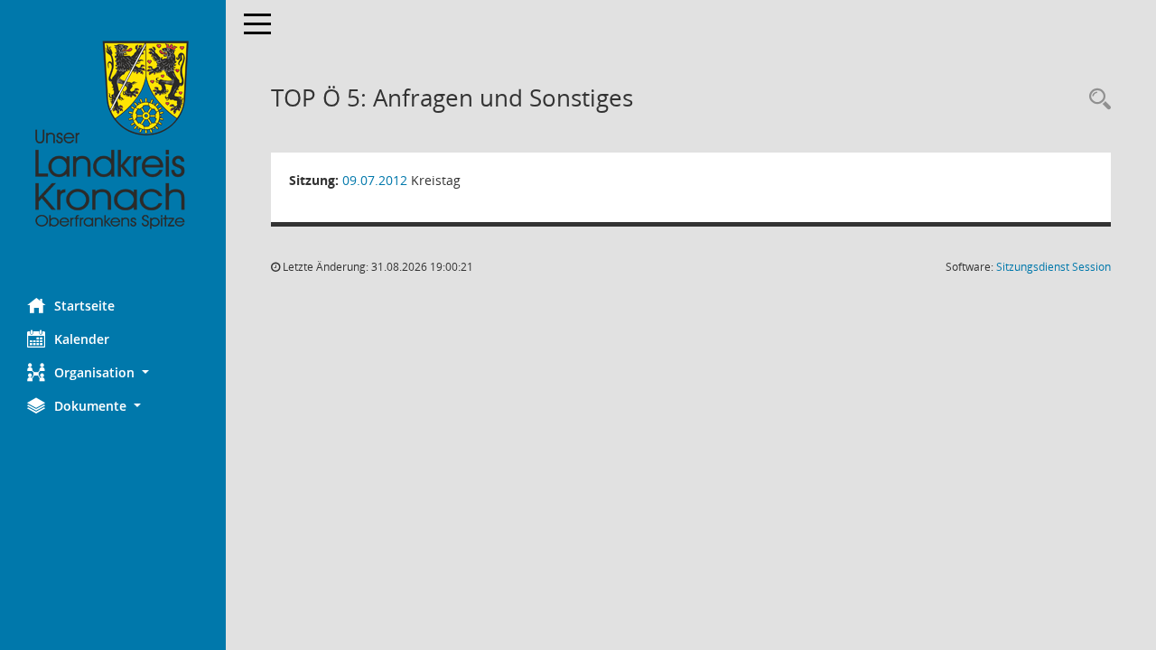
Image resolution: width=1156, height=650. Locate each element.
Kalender (81, 339)
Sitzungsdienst (1053, 266)
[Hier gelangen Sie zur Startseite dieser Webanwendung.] (113, 135)
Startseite (84, 305)
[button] (113, 372)
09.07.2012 (374, 180)
